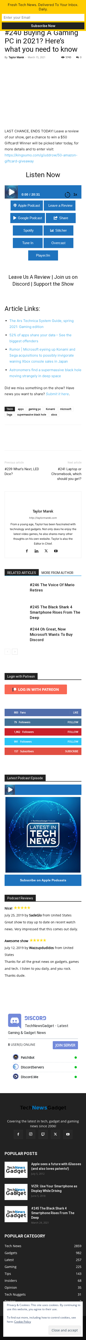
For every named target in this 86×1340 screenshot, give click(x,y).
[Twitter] (19, 67)
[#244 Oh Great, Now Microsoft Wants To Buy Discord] (16, 635)
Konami (50, 409)
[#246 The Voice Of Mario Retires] (16, 590)
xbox (54, 414)
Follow (73, 722)
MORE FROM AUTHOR (57, 573)
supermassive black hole (31, 414)
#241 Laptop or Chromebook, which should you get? (66, 474)
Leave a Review (60, 205)
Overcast (58, 243)
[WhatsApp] (40, 67)
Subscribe (71, 751)
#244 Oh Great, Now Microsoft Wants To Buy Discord (51, 634)
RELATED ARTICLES (21, 573)
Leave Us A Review (29, 277)
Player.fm (43, 255)
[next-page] (15, 652)
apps (21, 409)
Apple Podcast (29, 205)
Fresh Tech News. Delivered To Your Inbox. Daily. (43, 7)
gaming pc (35, 409)
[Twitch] (43, 1134)
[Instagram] (30, 1134)
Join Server (65, 1045)
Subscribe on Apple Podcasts (43, 880)
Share (63, 218)
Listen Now (43, 175)
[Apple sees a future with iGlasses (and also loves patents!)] (16, 1170)
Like (75, 712)
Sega (9, 414)
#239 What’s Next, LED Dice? (22, 471)
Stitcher (61, 230)
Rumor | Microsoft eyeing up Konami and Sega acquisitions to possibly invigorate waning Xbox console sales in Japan (42, 355)
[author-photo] (43, 504)
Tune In (27, 243)
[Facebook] (9, 67)
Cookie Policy (22, 1322)
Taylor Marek (16, 57)
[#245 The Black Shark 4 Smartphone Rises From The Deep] (16, 612)
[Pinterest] (30, 67)
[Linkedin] (38, 551)
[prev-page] (7, 652)
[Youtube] (57, 551)
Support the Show (53, 284)
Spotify (28, 230)
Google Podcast (30, 218)
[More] (51, 67)
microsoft (65, 409)
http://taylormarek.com (43, 517)
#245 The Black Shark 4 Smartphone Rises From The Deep (55, 612)
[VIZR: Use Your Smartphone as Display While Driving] (16, 1192)
